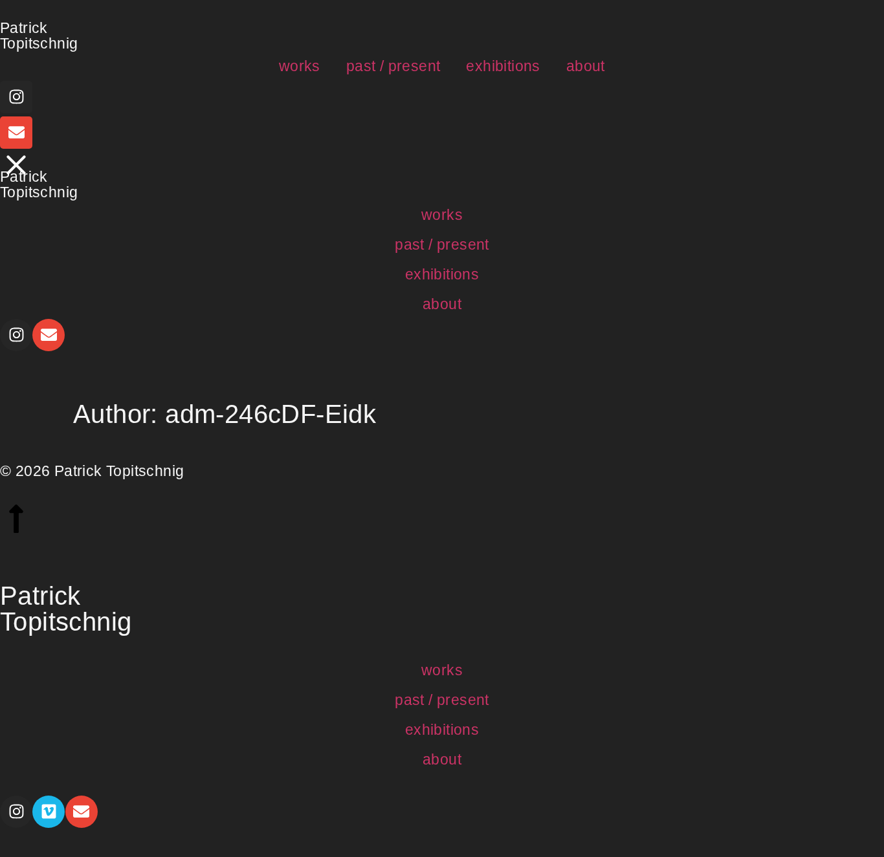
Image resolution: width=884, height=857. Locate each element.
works (299, 66)
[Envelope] (16, 132)
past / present (393, 66)
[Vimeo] (48, 812)
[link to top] (16, 519)
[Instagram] (16, 97)
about (585, 66)
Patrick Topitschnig (39, 35)
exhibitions (503, 66)
